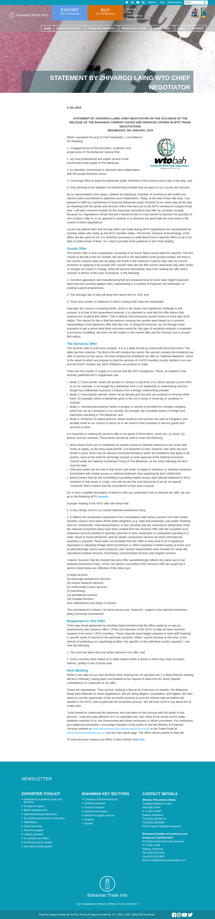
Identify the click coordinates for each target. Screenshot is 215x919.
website (103, 496)
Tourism (88, 823)
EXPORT (70, 10)
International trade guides (38, 846)
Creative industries (94, 803)
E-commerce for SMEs (36, 838)
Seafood (89, 819)
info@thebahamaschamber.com (168, 860)
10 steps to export (33, 806)
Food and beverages (95, 811)
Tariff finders (30, 822)
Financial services (94, 807)
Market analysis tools (35, 810)
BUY (105, 10)
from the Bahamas (69, 13)
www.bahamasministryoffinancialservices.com (121, 728)
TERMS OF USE (116, 904)
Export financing (33, 826)
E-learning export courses (38, 842)
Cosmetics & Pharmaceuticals (101, 799)
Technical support (33, 830)
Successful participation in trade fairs (44, 818)
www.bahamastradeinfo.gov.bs (86, 732)
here (142, 739)
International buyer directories (40, 814)
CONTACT (132, 904)
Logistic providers (33, 834)
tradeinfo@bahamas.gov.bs (165, 826)
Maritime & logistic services (99, 815)
